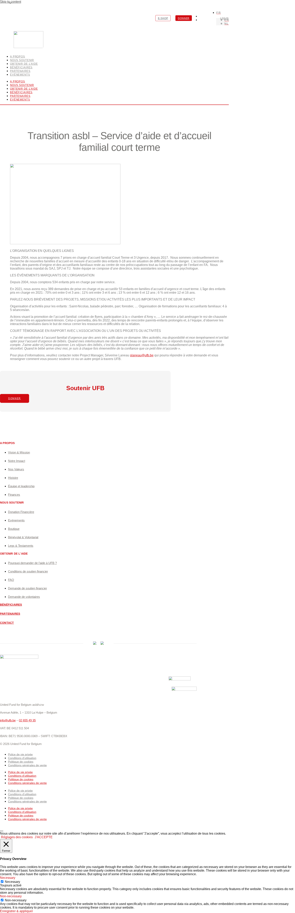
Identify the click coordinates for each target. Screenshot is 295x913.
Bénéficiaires (21, 92)
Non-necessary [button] (11, 896)
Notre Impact (16, 461)
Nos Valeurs (16, 469)
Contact (7, 622)
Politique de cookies (20, 761)
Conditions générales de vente (27, 765)
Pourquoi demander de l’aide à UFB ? (32, 563)
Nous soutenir (22, 85)
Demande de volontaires (24, 596)
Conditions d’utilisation (22, 758)
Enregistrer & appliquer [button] (16, 911)
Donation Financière (21, 512)
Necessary (12, 881)
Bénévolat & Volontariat (23, 537)
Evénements (20, 74)
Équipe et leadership (21, 486)
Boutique (13, 528)
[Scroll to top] (1, 831)
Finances (14, 494)
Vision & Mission (19, 452)
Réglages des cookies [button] (17, 837)
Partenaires (20, 95)
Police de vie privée (20, 754)
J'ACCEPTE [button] (44, 837)
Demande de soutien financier (27, 588)
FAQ (11, 580)
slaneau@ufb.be (142, 355)
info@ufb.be (8, 720)
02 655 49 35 (27, 720)
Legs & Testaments (20, 545)
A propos (17, 81)
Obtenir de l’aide (24, 88)
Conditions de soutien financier (28, 571)
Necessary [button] (7, 877)
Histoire (13, 477)
